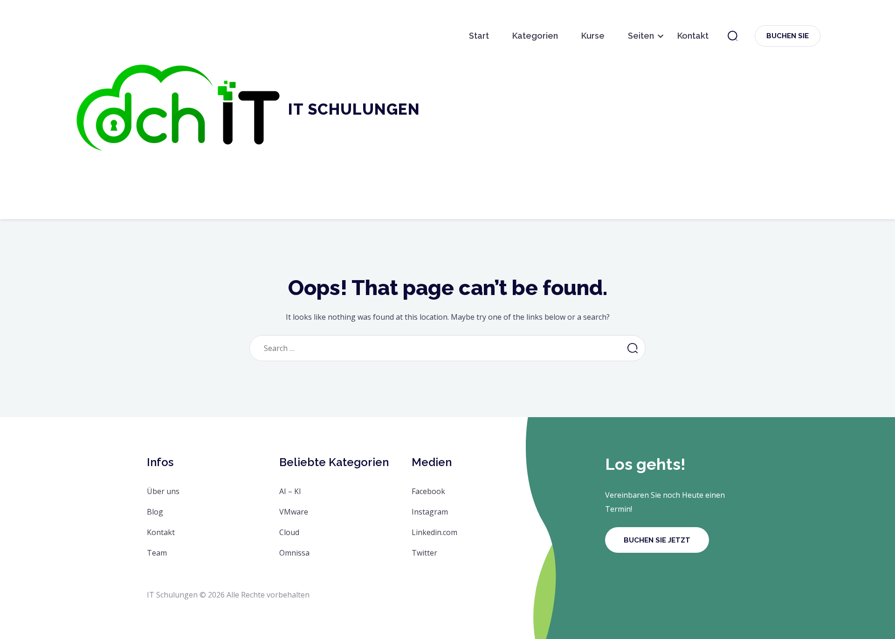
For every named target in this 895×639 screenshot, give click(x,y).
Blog (155, 512)
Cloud (289, 532)
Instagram (430, 512)
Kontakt (693, 36)
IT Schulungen (354, 109)
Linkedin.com (434, 532)
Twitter (424, 553)
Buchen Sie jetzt (657, 540)
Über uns (163, 491)
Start (479, 36)
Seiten (641, 36)
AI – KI (290, 491)
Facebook (428, 491)
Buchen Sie (787, 36)
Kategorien (535, 36)
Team (157, 553)
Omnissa (294, 553)
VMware (293, 512)
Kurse (593, 36)
